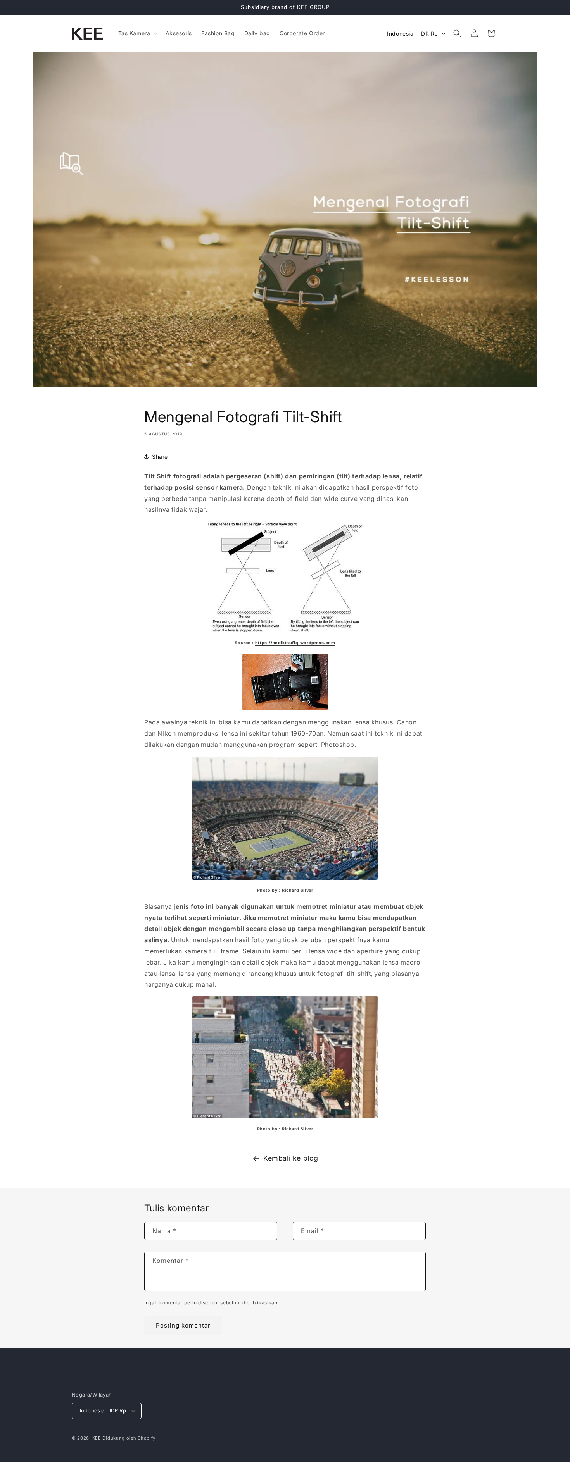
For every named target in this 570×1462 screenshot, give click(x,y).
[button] (137, 33)
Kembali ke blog (290, 1158)
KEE (96, 1438)
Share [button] (160, 456)
